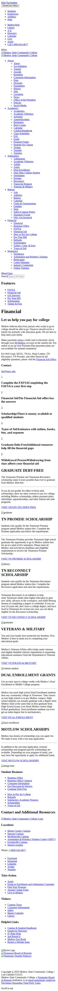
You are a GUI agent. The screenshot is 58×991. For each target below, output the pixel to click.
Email (16, 139)
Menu (10, 6)
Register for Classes (23, 144)
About (10, 60)
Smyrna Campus (15, 833)
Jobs (16, 91)
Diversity (18, 83)
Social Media (20, 105)
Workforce (12, 251)
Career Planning (21, 262)
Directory (12, 33)
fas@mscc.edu (8, 371)
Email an (30, 884)
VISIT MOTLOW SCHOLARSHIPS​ (20, 760)
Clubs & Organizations (25, 203)
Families (18, 206)
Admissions (13, 156)
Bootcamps (19, 259)
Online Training (21, 268)
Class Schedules (21, 133)
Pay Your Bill (20, 237)
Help (9, 19)
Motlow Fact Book (16, 939)
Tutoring (18, 153)
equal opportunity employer (41, 980)
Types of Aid (20, 248)
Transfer (18, 150)
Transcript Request (23, 184)
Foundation (19, 86)
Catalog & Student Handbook (22, 928)
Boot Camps (20, 125)
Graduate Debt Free (17, 789)
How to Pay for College (25, 234)
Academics (12, 108)
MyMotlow (20, 343)
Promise (17, 178)
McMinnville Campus (18, 836)
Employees (12, 14)
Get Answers (13, 295)
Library (11, 27)
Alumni (17, 69)
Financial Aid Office (46, 359)
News (16, 97)
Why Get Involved (23, 217)
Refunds (18, 240)
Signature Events (22, 214)
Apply (10, 41)
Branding (18, 74)
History (17, 88)
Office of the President (25, 100)
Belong (11, 189)
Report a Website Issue (18, 942)
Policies (17, 102)
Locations (18, 94)
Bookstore (19, 122)
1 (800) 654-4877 (17, 850)
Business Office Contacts (19, 780)
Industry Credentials (23, 265)
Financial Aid (20, 231)
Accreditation (20, 66)
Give (9, 39)
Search (4, 276)
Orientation (19, 175)
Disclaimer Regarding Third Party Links (21, 983)
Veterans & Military (23, 186)
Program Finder (21, 142)
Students (11, 11)
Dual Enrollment (22, 170)
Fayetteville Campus (17, 842)
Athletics (11, 16)
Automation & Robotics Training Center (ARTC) (31, 839)
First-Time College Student (27, 172)
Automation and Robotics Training (30, 256)
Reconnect (19, 181)
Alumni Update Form (17, 890)
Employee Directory (17, 931)
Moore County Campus (18, 831)
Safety (10, 910)
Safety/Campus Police (24, 212)
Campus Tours (14, 904)
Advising (18, 116)
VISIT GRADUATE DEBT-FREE (18, 507)
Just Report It (13, 936)
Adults (17, 164)
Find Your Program (16, 887)
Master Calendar (15, 913)
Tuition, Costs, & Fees (24, 245)
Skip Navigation (9, 2)
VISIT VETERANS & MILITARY (19, 663)
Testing (17, 147)
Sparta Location (15, 845)
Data (16, 80)
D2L (16, 136)
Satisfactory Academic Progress (22, 800)
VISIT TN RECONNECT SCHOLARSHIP (23, 617)
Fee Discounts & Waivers (19, 786)
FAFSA (17, 228)
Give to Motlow (15, 892)
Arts (16, 192)
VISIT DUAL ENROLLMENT (17, 717)
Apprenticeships (21, 119)
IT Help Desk (14, 933)
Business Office (21, 226)
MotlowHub (13, 25)
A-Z (9, 30)
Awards (17, 72)
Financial (11, 220)
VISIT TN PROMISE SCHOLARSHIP (21, 558)
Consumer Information (25, 77)
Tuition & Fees (14, 303)
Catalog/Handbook (23, 130)
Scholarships (20, 242)
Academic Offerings (23, 114)
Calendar (11, 36)
